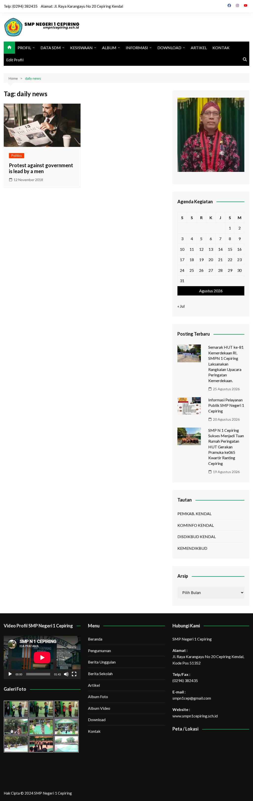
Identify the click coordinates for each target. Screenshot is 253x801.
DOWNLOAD (169, 47)
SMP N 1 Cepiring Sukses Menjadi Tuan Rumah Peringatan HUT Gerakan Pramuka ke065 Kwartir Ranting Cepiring (226, 447)
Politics (16, 156)
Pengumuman (99, 650)
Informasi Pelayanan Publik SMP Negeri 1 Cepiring (226, 405)
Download (96, 719)
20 (211, 259)
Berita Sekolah (100, 673)
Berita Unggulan (102, 662)
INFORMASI (137, 47)
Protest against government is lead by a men (41, 168)
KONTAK (221, 47)
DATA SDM (51, 47)
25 (192, 270)
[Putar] (10, 674)
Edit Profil (14, 59)
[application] (42, 657)
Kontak (94, 731)
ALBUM (109, 47)
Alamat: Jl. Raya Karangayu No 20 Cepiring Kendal (82, 6)
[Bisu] (66, 674)
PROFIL (24, 47)
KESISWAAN (81, 47)
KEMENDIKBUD (192, 548)
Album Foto (98, 696)
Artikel (94, 685)
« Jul (181, 306)
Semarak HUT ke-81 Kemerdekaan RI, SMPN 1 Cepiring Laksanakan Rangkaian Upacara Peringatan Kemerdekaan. (226, 364)
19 (201, 259)
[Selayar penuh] (74, 674)
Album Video (99, 708)
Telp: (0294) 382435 (21, 6)
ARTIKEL (199, 47)
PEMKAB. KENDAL (194, 513)
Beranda (95, 639)
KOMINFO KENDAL (195, 525)
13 (211, 249)
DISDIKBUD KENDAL (196, 536)
